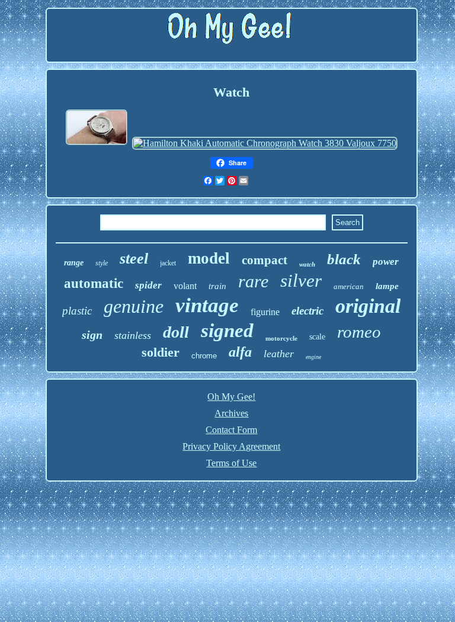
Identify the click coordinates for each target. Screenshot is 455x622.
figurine (265, 312)
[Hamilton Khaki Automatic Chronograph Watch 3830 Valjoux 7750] (265, 143)
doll (176, 332)
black (344, 259)
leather (279, 354)
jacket (168, 263)
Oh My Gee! (231, 397)
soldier (161, 352)
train (217, 286)
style (101, 263)
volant (185, 286)
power (386, 261)
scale (317, 336)
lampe (387, 286)
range (74, 262)
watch (307, 264)
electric (307, 310)
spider (148, 285)
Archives (231, 413)
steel (134, 258)
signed (227, 330)
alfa (240, 352)
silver (301, 280)
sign (92, 334)
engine (313, 357)
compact (264, 260)
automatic (93, 283)
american (349, 286)
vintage (207, 305)
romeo (359, 331)
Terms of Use (231, 463)
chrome (204, 355)
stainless (132, 335)
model (209, 258)
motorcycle (281, 338)
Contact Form (231, 430)
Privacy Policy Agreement (231, 446)
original (367, 306)
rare (253, 281)
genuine (134, 306)
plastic (77, 310)
